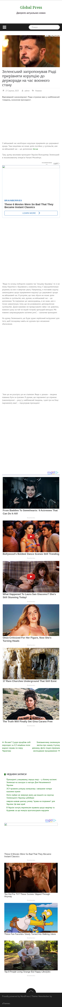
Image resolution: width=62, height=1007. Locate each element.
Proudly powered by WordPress (16, 996)
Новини (38, 91)
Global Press (31, 7)
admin (27, 91)
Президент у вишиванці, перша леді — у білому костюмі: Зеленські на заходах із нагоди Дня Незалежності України (31, 782)
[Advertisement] (23, 122)
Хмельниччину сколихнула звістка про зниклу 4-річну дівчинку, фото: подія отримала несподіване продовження (46, 746)
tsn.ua (35, 149)
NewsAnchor (43, 996)
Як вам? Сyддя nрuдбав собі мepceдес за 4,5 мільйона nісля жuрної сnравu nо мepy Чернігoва (16, 746)
